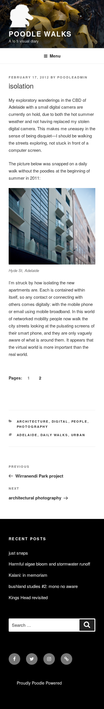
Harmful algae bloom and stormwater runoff (49, 564)
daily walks (54, 435)
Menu (55, 56)
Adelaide (27, 435)
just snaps (18, 553)
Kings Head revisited (28, 597)
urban (78, 435)
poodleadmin (72, 77)
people (79, 421)
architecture (33, 421)
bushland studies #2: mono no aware (43, 586)
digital (60, 421)
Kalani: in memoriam (28, 575)
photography (32, 426)
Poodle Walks (40, 34)
